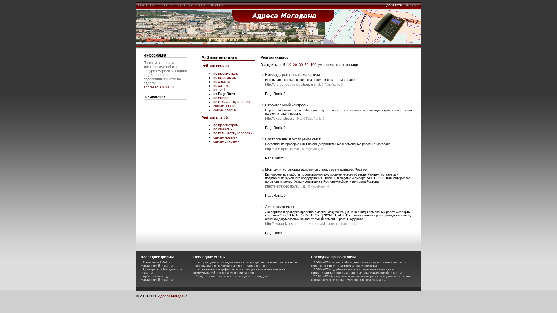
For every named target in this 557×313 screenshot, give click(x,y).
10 (289, 65)
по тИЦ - (220, 90)
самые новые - (225, 106)
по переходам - (225, 78)
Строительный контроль (286, 105)
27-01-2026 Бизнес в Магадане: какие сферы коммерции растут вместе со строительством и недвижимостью (359, 264)
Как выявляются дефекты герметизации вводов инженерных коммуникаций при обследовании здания (239, 270)
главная (146, 5)
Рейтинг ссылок (215, 66)
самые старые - (226, 110)
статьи (165, 5)
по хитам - (221, 86)
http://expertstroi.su (280, 119)
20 (295, 65)
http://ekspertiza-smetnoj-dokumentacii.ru (297, 224)
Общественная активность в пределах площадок (232, 276)
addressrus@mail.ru (160, 87)
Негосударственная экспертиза (292, 75)
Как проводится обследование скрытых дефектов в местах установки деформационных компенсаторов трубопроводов (246, 264)
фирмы (216, 5)
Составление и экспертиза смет (293, 139)
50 (307, 65)
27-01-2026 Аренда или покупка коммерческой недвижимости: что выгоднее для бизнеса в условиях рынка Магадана (361, 277)
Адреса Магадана (172, 296)
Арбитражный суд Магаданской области (157, 277)
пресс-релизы (191, 5)
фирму (412, 5)
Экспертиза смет (279, 207)
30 (301, 65)
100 (313, 65)
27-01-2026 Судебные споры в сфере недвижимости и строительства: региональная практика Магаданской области (356, 270)
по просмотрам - (226, 74)
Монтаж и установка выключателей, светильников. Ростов (316, 170)
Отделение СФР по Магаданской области (157, 264)
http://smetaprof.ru (279, 149)
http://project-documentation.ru (289, 85)
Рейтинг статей (215, 118)
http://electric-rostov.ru (282, 186)
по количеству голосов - (232, 102)
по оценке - (222, 98)
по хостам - (222, 82)
